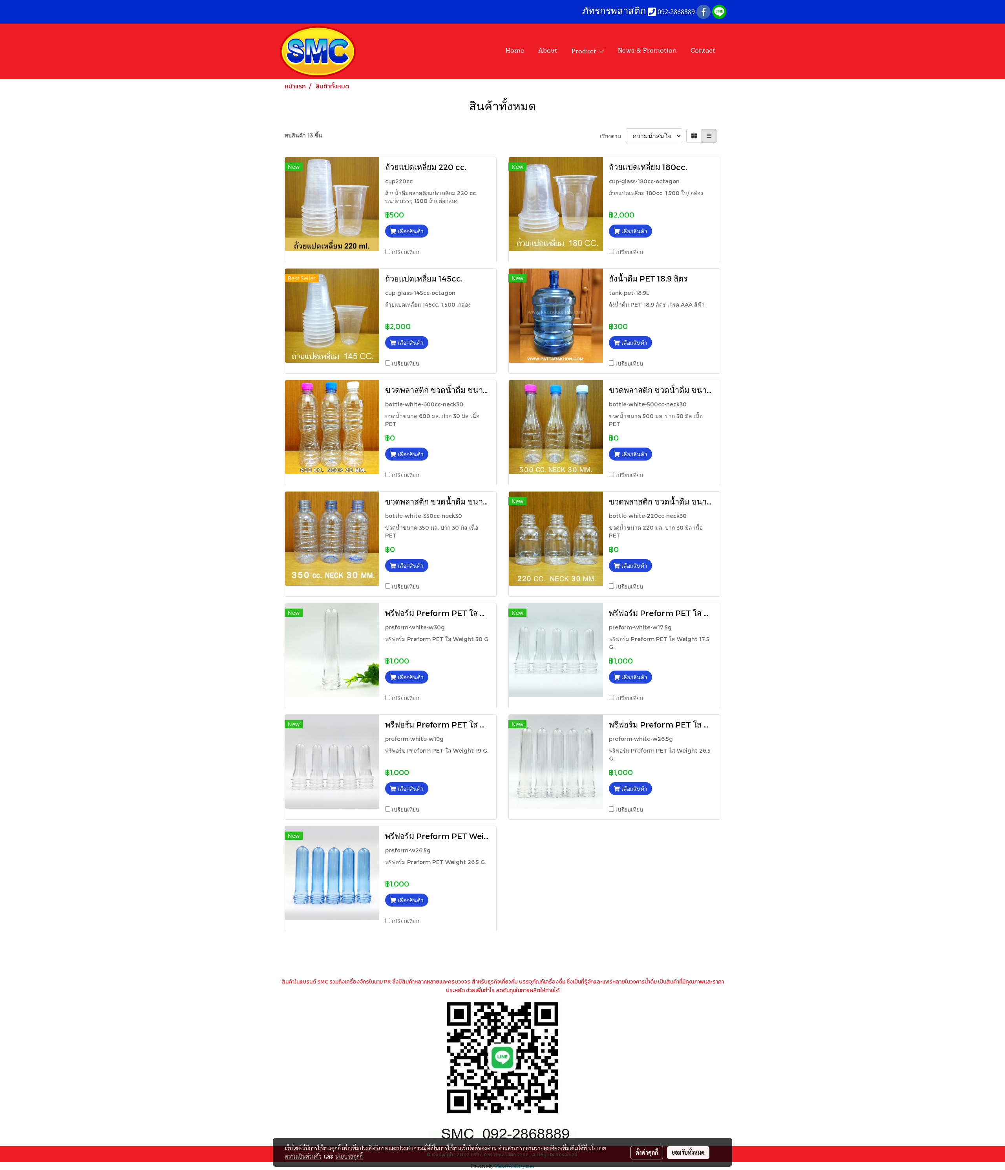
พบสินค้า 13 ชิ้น (303, 135)
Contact (703, 51)
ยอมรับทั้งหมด (688, 1152)
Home (514, 51)
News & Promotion (647, 51)
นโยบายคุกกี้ (349, 1156)
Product (584, 52)
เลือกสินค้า (410, 231)
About (547, 51)
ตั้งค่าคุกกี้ (647, 1152)
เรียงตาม (613, 136)
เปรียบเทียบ (405, 252)
